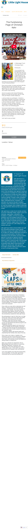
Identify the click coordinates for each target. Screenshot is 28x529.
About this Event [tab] (6, 254)
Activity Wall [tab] (16, 254)
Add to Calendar (22, 157)
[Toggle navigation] (2, 7)
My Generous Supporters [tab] (8, 260)
